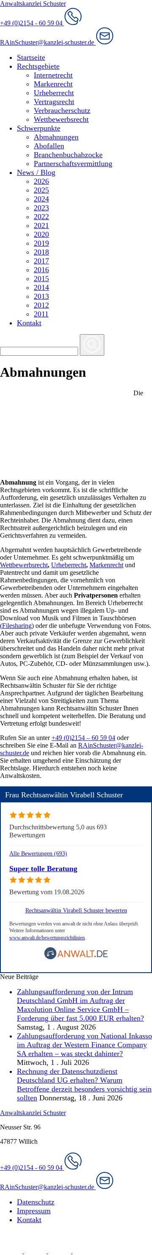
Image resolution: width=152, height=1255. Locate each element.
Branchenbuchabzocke (68, 154)
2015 (41, 278)
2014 (41, 287)
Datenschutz (35, 1202)
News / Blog (36, 172)
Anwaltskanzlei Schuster (33, 3)
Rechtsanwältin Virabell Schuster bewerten (76, 910)
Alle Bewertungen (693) (38, 853)
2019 (41, 243)
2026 (41, 181)
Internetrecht (53, 75)
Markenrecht (53, 84)
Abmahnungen (56, 137)
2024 (41, 199)
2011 (41, 314)
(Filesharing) (17, 625)
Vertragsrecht (54, 101)
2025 (41, 190)
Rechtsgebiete (38, 66)
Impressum (34, 1211)
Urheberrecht (54, 92)
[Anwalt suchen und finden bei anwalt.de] (76, 958)
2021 (41, 225)
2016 (41, 269)
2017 (41, 261)
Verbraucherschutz (62, 110)
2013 (41, 296)
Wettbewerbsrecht (61, 119)
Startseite (31, 57)
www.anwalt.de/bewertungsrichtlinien (47, 938)
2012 (41, 305)
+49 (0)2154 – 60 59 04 (83, 737)
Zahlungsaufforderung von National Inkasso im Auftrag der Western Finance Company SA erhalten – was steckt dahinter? (84, 1045)
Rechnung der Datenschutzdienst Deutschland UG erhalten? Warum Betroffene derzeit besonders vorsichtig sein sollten (84, 1084)
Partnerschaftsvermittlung (73, 163)
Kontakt (29, 323)
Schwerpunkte (38, 128)
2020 (41, 234)
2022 (41, 216)
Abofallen (49, 146)
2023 (41, 208)
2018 (41, 252)
